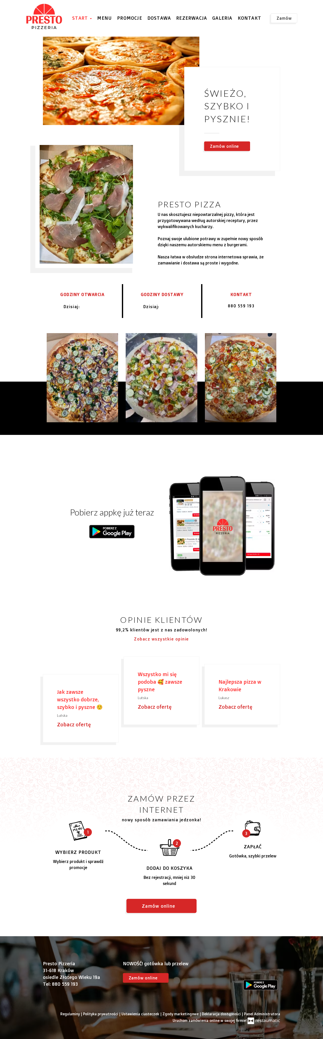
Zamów (284, 18)
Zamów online (21, 9)
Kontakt (249, 18)
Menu (104, 18)
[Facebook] (247, 970)
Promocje (129, 18)
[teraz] (89, 307)
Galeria (222, 18)
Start (80, 18)
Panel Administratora (262, 1014)
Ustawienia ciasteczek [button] (140, 1014)
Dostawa (159, 18)
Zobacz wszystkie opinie (161, 638)
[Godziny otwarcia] (97, 306)
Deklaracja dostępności (222, 1014)
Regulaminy (70, 1014)
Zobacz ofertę (74, 724)
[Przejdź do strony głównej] (44, 16)
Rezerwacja (191, 18)
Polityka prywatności (101, 1014)
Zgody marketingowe (181, 1014)
